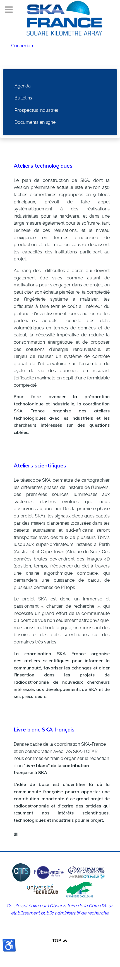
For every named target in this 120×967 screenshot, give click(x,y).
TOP (57, 940)
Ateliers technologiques (43, 165)
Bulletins (23, 98)
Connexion (22, 45)
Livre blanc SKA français (44, 729)
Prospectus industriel (36, 110)
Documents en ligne (35, 122)
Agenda (23, 86)
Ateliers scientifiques (40, 465)
